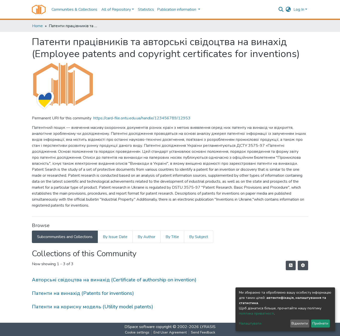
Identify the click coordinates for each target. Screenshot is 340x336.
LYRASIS (208, 327)
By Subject (198, 237)
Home (37, 26)
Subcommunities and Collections (65, 237)
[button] (288, 9)
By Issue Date (115, 237)
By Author (146, 237)
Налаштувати (250, 323)
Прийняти (320, 323)
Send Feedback (203, 332)
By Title (172, 237)
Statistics (146, 9)
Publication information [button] (177, 9)
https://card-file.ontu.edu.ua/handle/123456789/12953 (141, 118)
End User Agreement (170, 332)
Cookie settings (137, 332)
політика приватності (256, 313)
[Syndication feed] (291, 265)
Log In (298, 9)
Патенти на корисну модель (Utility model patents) (92, 306)
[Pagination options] (303, 265)
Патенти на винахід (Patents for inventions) (83, 293)
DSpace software (139, 327)
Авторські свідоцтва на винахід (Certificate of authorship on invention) (114, 279)
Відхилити (299, 323)
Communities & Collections (74, 9)
